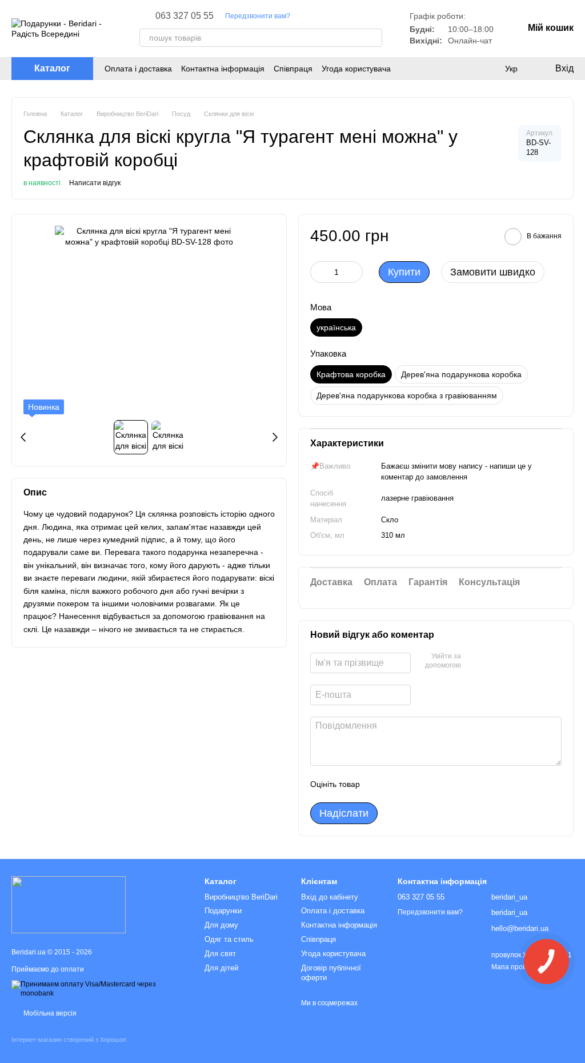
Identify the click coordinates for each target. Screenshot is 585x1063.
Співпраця (293, 68)
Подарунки (223, 910)
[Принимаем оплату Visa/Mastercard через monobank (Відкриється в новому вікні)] (99, 989)
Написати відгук (95, 183)
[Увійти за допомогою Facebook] (473, 661)
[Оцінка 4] (433, 784)
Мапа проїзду (513, 967)
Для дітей (221, 968)
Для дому (221, 925)
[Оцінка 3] (415, 784)
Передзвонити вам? (257, 16)
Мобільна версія (49, 1013)
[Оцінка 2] (397, 784)
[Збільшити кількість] (354, 272)
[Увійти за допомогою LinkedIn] (510, 661)
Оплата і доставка (138, 68)
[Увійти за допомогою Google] (492, 661)
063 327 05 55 (184, 16)
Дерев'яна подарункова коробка (461, 374)
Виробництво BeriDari (241, 897)
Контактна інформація (223, 68)
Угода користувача (356, 68)
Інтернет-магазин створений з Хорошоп (68, 1039)
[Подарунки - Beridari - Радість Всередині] (68, 905)
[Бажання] (488, 68)
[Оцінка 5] (452, 784)
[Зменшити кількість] (319, 272)
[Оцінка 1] (379, 784)
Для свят (220, 953)
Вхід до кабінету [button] (329, 897)
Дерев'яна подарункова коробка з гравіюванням (406, 395)
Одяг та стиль (229, 939)
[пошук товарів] (373, 38)
